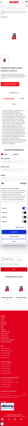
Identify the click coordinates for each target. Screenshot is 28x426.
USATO (2, 320)
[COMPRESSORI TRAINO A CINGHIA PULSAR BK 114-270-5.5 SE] (4, 60)
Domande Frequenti (6, 342)
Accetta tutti (14, 231)
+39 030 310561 (6, 368)
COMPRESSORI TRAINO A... (7, 298)
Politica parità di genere (7, 340)
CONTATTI (3, 330)
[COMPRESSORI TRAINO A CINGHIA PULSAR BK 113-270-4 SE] (7, 288)
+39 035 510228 (6, 353)
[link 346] (9, 419)
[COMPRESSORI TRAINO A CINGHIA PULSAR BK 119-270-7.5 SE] (21, 288)
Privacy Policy (5, 334)
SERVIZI (2, 326)
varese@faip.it (7, 386)
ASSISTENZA (4, 324)
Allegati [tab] (22, 98)
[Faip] (14, 2)
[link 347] (15, 419)
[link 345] (2, 419)
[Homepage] (3, 8)
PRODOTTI (3, 317)
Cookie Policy (4, 336)
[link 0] (20, 183)
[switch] (24, 212)
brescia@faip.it (7, 373)
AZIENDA (3, 315)
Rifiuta (14, 241)
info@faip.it (7, 357)
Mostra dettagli (20, 227)
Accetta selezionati (14, 236)
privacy (16, 264)
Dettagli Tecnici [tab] (14, 93)
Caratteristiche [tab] (9, 98)
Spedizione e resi (5, 332)
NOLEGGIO (3, 322)
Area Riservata (5, 338)
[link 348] (21, 419)
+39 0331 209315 (7, 384)
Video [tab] (14, 104)
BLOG (2, 328)
